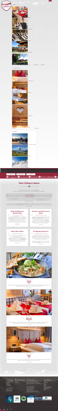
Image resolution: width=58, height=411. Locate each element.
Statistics (9, 409)
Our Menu (45, 384)
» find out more (17, 224)
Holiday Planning (46, 388)
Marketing (12, 409)
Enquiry (11, 174)
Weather (34, 177)
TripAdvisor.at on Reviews (48, 387)
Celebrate (43, 64)
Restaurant (36, 64)
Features (5, 409)
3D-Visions (13, 53)
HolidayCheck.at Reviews (47, 386)
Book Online (14, 128)
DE (49, 0)
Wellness (37, 128)
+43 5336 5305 (10, 387)
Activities (15, 131)
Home (14, 4)
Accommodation (16, 68)
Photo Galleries (47, 177)
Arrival (16, 381)
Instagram (12, 177)
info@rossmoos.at (9, 389)
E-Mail (31, 174)
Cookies (45, 389)
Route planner (17, 382)
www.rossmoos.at (9, 390)
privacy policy (14, 407)
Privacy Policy (46, 382)
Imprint (45, 381)
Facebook (24, 177)
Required (2, 409)
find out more (29, 287)
